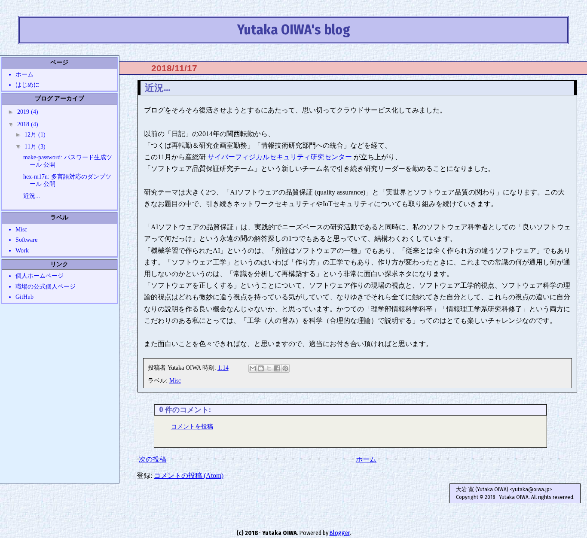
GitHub (24, 296)
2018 (24, 124)
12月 (31, 134)
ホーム (366, 459)
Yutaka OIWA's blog (293, 29)
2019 (24, 111)
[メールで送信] (252, 368)
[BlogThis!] (261, 368)
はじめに (27, 84)
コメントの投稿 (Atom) (188, 475)
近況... (31, 195)
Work (22, 250)
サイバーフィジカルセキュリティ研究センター (279, 157)
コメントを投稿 (192, 426)
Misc (175, 380)
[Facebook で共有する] (277, 368)
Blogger (340, 533)
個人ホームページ (39, 275)
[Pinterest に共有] (285, 368)
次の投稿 (152, 459)
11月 (31, 146)
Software (26, 239)
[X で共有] (269, 368)
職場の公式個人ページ (45, 286)
